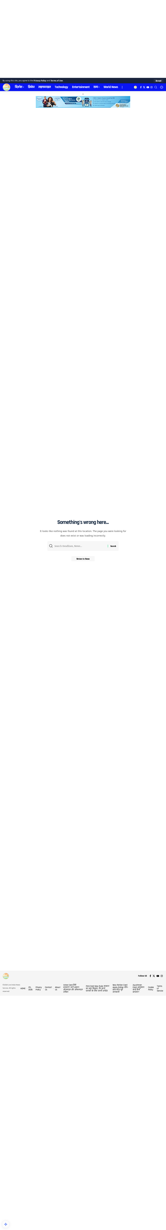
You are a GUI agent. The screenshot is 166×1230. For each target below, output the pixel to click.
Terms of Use (57, 80)
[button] (158, 80)
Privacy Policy (40, 80)
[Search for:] (80, 546)
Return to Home (83, 558)
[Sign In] (135, 87)
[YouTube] (148, 87)
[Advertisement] (78, 39)
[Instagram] (151, 87)
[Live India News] (6, 87)
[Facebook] (141, 87)
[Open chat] (5, 1224)
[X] (144, 87)
